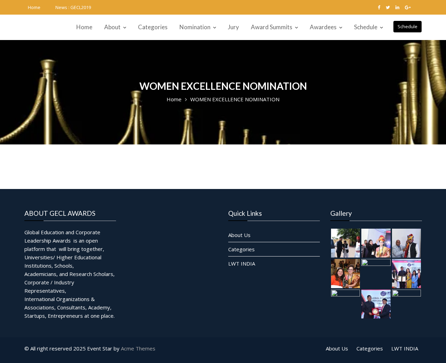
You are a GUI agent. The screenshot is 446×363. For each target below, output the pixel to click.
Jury (233, 27)
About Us (239, 234)
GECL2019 (80, 7)
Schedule (407, 26)
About (112, 27)
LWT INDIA (241, 263)
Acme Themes (138, 348)
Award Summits (271, 27)
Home (34, 7)
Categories (153, 27)
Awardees (323, 27)
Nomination (194, 27)
